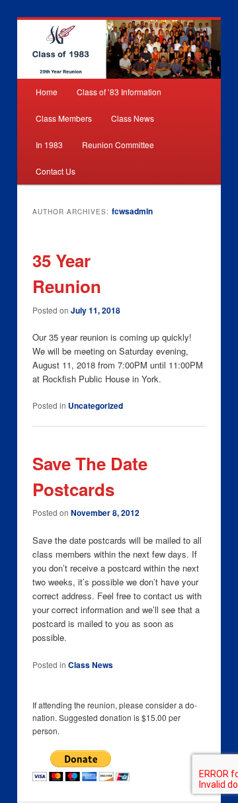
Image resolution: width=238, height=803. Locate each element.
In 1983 (49, 144)
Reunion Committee (118, 144)
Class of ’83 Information (119, 91)
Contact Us (55, 171)
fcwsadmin (132, 211)
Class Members (64, 118)
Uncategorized (95, 405)
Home (47, 91)
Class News (132, 118)
